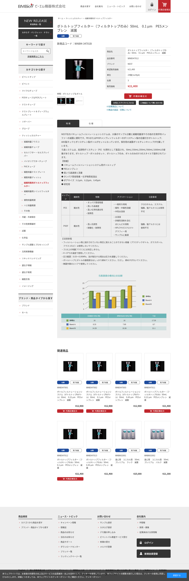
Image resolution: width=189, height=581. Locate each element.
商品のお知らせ (67, 532)
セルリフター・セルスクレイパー (36, 154)
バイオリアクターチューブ (35, 161)
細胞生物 (26, 279)
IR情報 (142, 522)
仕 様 (91, 123)
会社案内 (99, 6)
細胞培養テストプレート (34, 171)
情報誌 (63, 527)
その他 (27, 210)
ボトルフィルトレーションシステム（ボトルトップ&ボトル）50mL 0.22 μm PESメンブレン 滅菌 (70, 395)
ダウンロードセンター (70, 546)
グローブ (25, 128)
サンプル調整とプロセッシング (35, 244)
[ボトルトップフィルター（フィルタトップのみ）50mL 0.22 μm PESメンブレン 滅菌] (157, 366)
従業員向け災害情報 (148, 532)
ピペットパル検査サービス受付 (113, 537)
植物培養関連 (30, 200)
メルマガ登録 (106, 546)
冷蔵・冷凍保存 (28, 216)
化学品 (25, 237)
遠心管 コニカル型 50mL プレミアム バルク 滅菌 (157, 461)
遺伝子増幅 (27, 265)
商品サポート (66, 541)
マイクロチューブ (29, 90)
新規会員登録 (151, 553)
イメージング (27, 286)
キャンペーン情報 (68, 522)
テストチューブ (28, 104)
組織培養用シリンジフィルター (36, 193)
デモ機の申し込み (108, 532)
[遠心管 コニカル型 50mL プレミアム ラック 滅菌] (128, 434)
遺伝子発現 (27, 272)
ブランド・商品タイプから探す (36, 298)
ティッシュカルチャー (74, 18)
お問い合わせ (135, 6)
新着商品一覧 (35, 21)
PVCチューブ (29, 166)
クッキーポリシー (93, 576)
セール (25, 312)
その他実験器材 (28, 223)
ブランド (26, 305)
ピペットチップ (28, 76)
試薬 (24, 230)
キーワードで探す (36, 44)
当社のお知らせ (67, 537)
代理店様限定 (164, 9)
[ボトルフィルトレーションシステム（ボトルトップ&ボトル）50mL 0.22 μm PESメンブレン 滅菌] (70, 366)
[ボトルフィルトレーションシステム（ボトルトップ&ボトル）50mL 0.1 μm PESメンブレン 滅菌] (99, 366)
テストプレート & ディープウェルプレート (35, 113)
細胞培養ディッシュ (32, 177)
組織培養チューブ (31, 147)
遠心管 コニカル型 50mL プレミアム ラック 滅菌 (128, 461)
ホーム (60, 18)
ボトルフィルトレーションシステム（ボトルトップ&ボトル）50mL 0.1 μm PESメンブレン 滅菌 (98, 395)
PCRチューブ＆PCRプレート (34, 97)
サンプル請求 (106, 522)
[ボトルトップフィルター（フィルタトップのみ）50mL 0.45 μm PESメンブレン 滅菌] (99, 434)
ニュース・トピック (116, 6)
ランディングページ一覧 (71, 556)
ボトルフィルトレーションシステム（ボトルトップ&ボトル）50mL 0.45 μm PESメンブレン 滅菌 (128, 395)
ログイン (152, 9)
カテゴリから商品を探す (31, 522)
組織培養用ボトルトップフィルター (98, 18)
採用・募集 (144, 527)
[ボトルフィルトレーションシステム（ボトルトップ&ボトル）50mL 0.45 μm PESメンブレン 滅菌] (128, 366)
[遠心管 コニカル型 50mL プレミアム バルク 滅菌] (157, 434)
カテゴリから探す (36, 69)
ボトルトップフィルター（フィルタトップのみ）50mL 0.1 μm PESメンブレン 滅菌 (69, 463)
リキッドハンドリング (31, 258)
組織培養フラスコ (31, 141)
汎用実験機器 (27, 251)
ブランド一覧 (66, 551)
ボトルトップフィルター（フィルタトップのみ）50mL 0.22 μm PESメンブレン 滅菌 (157, 395)
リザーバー (27, 121)
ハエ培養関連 (30, 205)
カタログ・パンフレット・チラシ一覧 (35, 34)
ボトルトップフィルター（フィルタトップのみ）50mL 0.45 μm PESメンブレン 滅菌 (99, 463)
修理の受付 (105, 541)
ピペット (26, 83)
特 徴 (68, 123)
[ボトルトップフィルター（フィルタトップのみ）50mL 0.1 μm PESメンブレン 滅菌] (70, 434)
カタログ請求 (106, 527)
